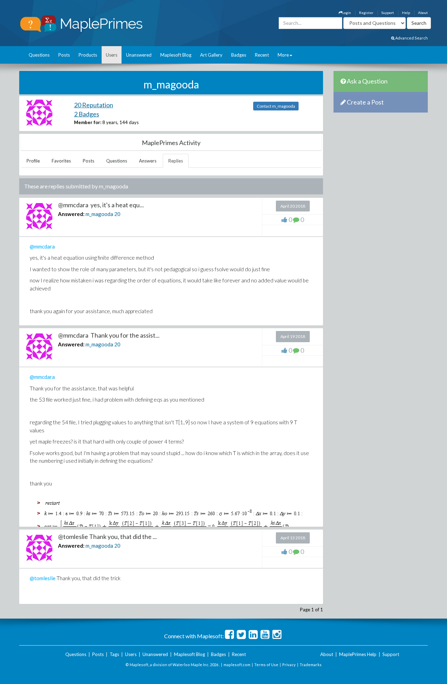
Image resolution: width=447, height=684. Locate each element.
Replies (175, 161)
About (423, 12)
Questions (39, 55)
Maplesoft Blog (175, 55)
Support (387, 12)
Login (346, 12)
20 (117, 214)
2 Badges (86, 114)
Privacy (289, 664)
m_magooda (99, 214)
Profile (33, 161)
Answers (147, 161)
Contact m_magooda (276, 106)
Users (111, 55)
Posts (64, 55)
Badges (238, 55)
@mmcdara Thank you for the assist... (109, 335)
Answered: (71, 214)
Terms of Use (266, 664)
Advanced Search (411, 38)
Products (88, 55)
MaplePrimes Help (357, 654)
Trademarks (311, 664)
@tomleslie (43, 578)
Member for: (87, 122)
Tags (114, 654)
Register (366, 12)
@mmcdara (42, 246)
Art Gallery (211, 55)
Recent (262, 55)
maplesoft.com (237, 664)
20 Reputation (93, 105)
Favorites (61, 161)
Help (406, 12)
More (283, 55)
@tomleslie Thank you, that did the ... (107, 536)
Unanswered (139, 55)
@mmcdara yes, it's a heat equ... (101, 205)
